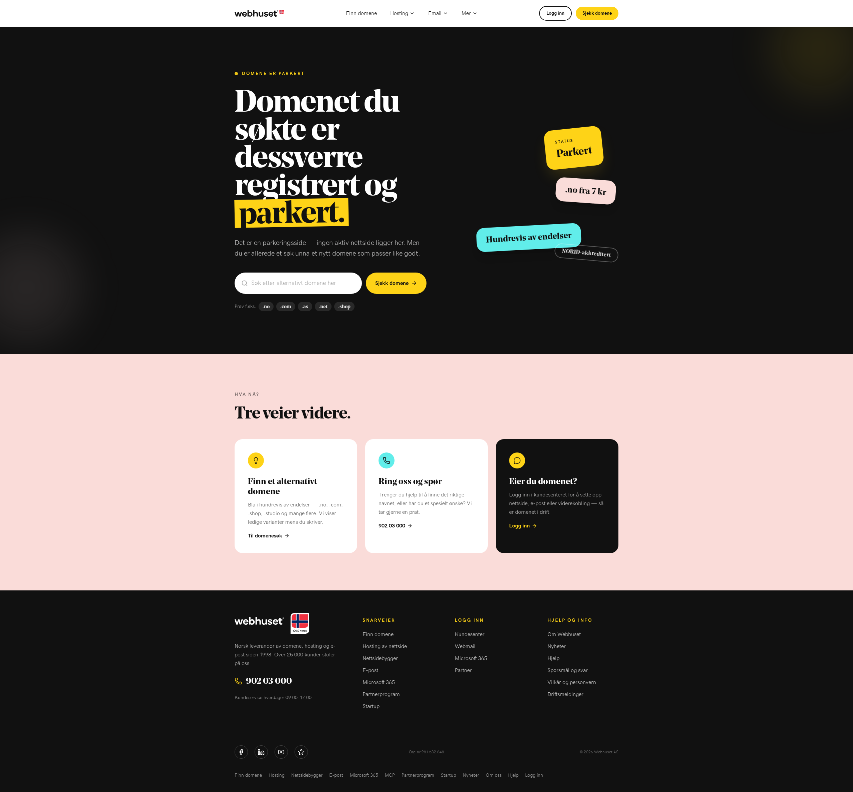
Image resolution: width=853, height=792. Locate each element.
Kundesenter (469, 634)
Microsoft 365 (379, 682)
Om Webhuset (564, 634)
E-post (370, 670)
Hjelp (553, 658)
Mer (466, 13)
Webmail (465, 646)
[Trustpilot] (301, 752)
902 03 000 (392, 525)
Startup (371, 706)
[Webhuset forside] (259, 13)
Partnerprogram (381, 694)
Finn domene (361, 13)
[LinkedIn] (261, 752)
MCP (390, 775)
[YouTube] (281, 752)
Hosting (399, 13)
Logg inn (555, 13)
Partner (463, 670)
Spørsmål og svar (567, 670)
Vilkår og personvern (571, 682)
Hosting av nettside (385, 646)
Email (434, 13)
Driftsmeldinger (565, 694)
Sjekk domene (597, 13)
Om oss (493, 775)
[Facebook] (241, 752)
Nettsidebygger (380, 658)
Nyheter (556, 646)
